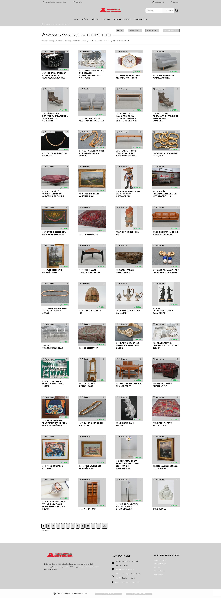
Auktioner (47, 24)
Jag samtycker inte (139, 594)
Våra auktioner (159, 571)
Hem (76, 19)
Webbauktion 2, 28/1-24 (61, 24)
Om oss (106, 19)
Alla (104, 526)
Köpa (85, 19)
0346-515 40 (118, 576)
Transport (140, 19)
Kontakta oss (122, 19)
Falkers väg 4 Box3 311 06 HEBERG (127, 582)
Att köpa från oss (160, 564)
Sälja (95, 19)
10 (88, 526)
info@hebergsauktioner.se (125, 569)
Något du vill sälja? (160, 560)
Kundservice (158, 574)
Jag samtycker (108, 594)
